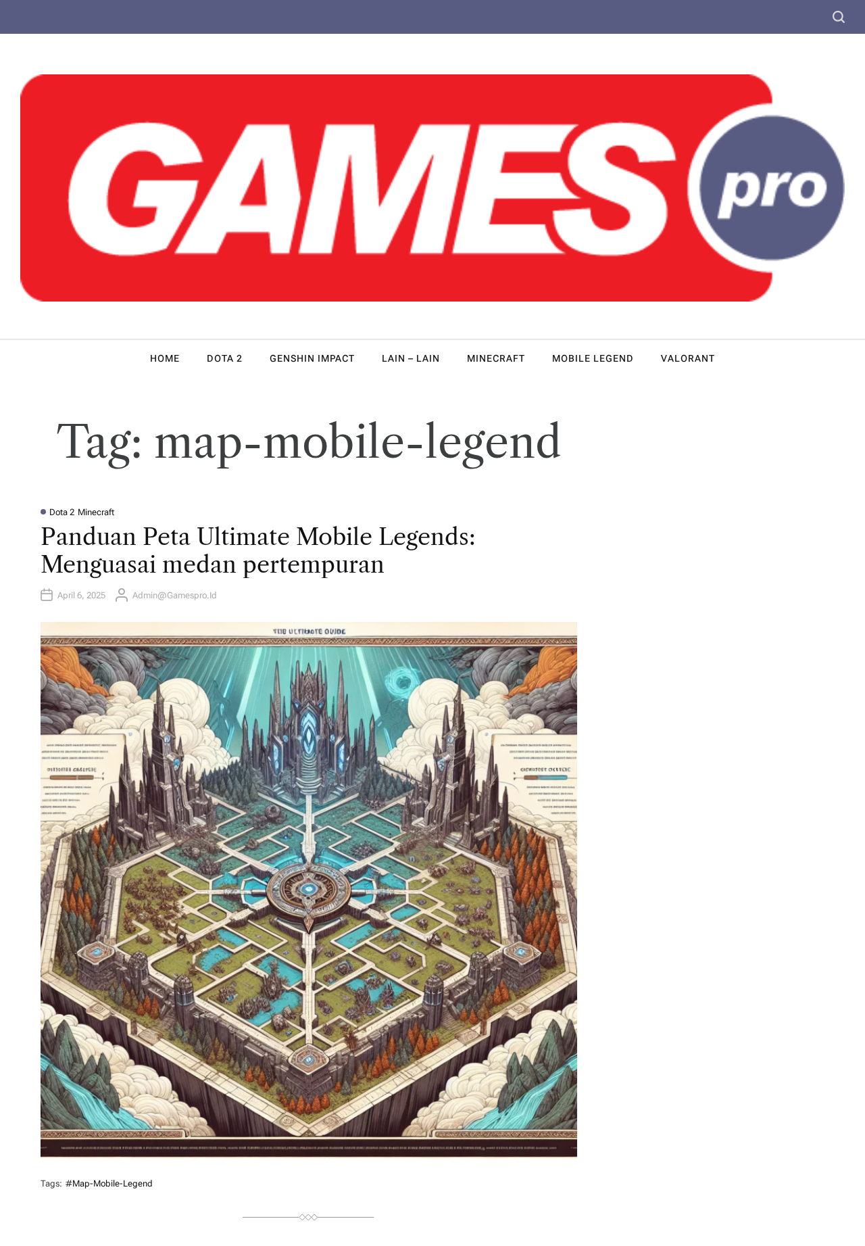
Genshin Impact (312, 358)
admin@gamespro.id (174, 595)
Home (165, 358)
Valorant (688, 358)
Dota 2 (225, 358)
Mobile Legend (593, 358)
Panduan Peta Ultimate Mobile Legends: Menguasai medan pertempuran (258, 551)
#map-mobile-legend (109, 1183)
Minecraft (496, 358)
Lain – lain (411, 358)
